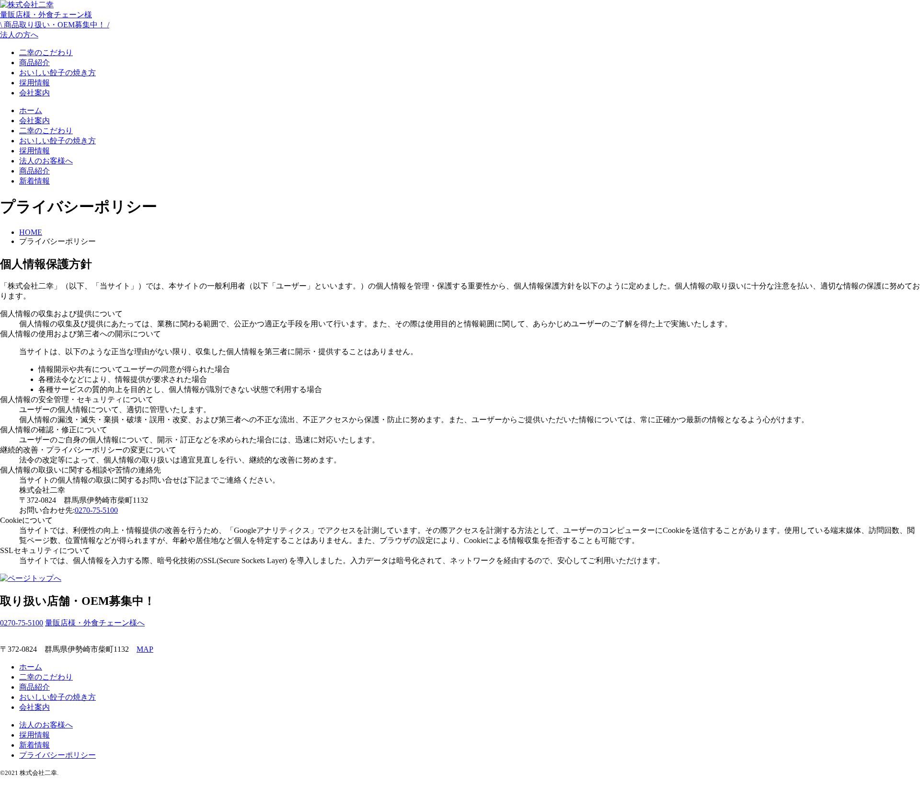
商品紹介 (34, 62)
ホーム (30, 110)
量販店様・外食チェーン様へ (95, 623)
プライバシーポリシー (57, 755)
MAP (145, 649)
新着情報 (34, 181)
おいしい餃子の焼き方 (57, 73)
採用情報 (34, 83)
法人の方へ (54, 25)
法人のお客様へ (46, 161)
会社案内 (34, 93)
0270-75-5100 (96, 510)
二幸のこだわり (46, 52)
